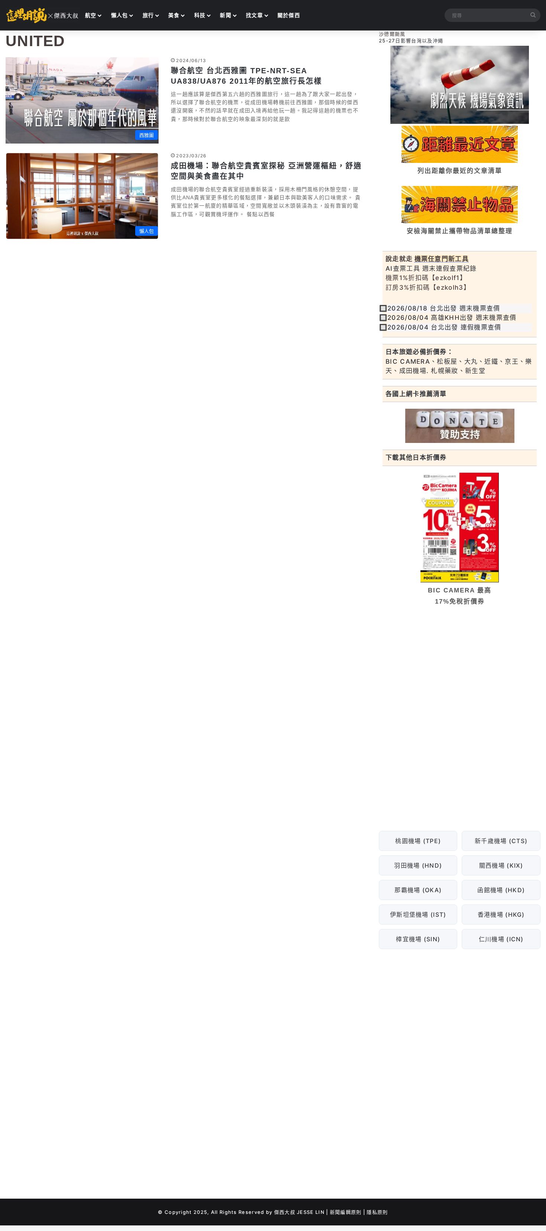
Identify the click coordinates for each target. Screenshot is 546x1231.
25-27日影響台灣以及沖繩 (411, 41)
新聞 (225, 15)
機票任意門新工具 (442, 259)
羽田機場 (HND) (418, 865)
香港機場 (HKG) (501, 914)
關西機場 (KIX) (501, 865)
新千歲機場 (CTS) (501, 841)
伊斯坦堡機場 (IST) (418, 914)
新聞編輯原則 (346, 1212)
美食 (174, 15)
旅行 (148, 15)
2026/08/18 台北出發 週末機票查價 (443, 308)
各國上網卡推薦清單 (416, 394)
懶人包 (119, 15)
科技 (200, 15)
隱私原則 (377, 1212)
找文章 (254, 15)
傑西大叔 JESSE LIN (299, 1212)
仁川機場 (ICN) (501, 939)
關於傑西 (288, 15)
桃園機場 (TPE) (418, 841)
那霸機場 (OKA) (418, 890)
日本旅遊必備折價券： (420, 352)
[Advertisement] (459, 669)
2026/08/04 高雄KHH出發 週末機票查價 (452, 317)
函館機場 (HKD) (501, 890)
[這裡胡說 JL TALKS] (43, 15)
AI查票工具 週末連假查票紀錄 (431, 268)
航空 (91, 15)
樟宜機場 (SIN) (418, 939)
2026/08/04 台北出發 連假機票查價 (444, 327)
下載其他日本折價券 (416, 457)
